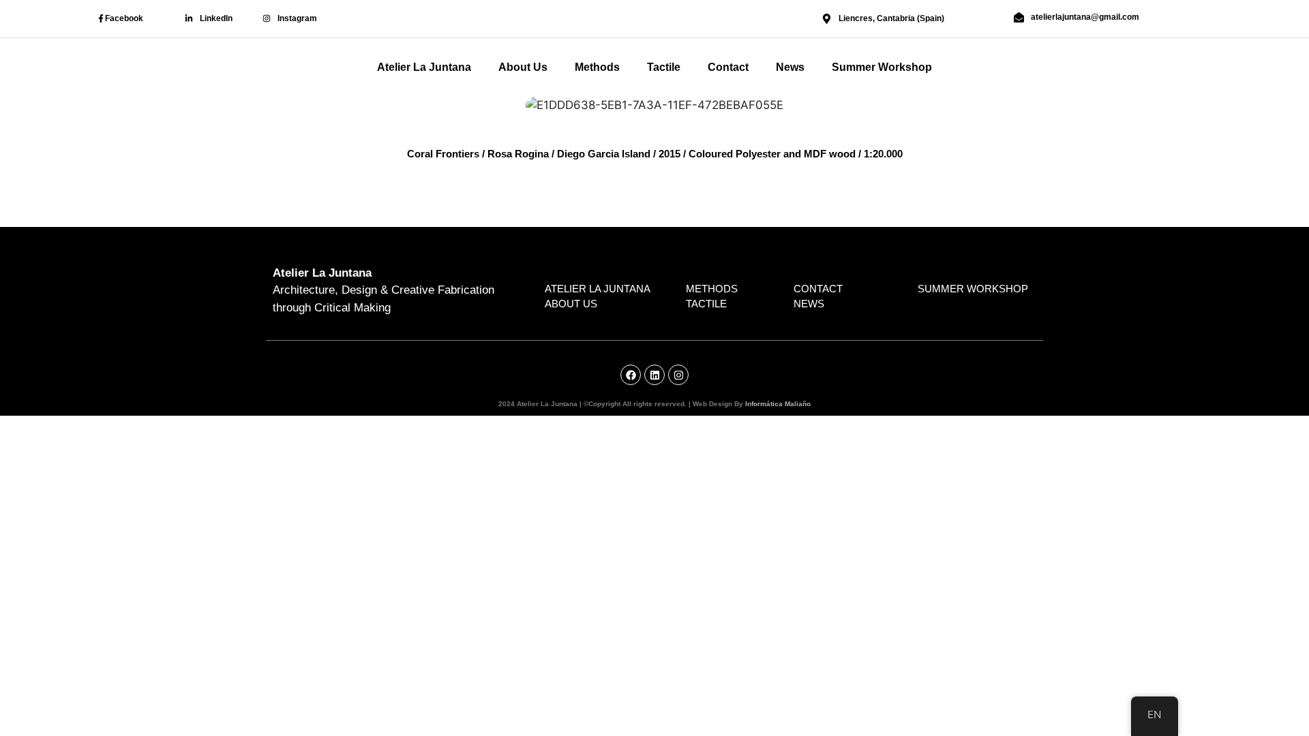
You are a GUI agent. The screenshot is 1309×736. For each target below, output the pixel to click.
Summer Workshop (882, 67)
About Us (522, 67)
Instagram (297, 18)
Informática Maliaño (778, 404)
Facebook (124, 18)
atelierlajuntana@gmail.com (1085, 17)
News (790, 67)
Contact (728, 67)
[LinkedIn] (189, 18)
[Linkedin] (654, 375)
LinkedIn (216, 18)
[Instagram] (266, 18)
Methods (597, 67)
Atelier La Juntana (424, 67)
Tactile (663, 67)
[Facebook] (101, 18)
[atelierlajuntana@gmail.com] (1019, 17)
